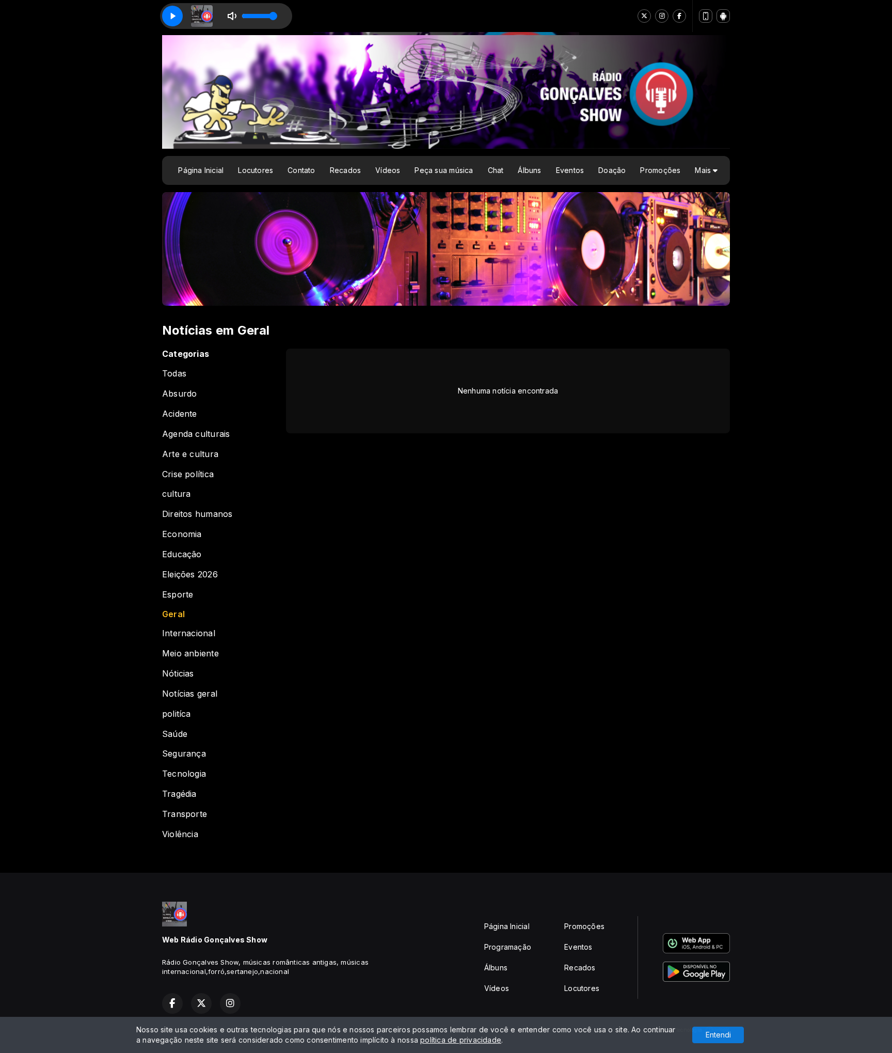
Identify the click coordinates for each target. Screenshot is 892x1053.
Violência (180, 834)
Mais (704, 170)
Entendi (718, 1034)
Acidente (179, 414)
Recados (345, 170)
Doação (612, 170)
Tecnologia (184, 774)
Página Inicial (201, 170)
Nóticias (178, 674)
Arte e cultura (190, 454)
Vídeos (387, 170)
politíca (176, 714)
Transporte (184, 814)
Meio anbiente (190, 653)
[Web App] (705, 16)
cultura (176, 494)
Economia (182, 534)
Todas (174, 374)
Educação (182, 554)
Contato (301, 170)
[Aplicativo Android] (723, 16)
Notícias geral (189, 694)
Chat (496, 170)
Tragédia (179, 794)
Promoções (660, 170)
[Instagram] (661, 16)
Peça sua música (444, 170)
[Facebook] (679, 16)
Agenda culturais (196, 434)
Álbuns (529, 170)
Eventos (570, 170)
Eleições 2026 (190, 574)
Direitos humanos (197, 514)
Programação (507, 946)
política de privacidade (460, 1039)
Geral (173, 614)
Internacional (188, 633)
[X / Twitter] (644, 16)
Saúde (174, 734)
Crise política (188, 474)
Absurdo (179, 394)
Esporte (177, 595)
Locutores (255, 170)
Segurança (184, 754)
